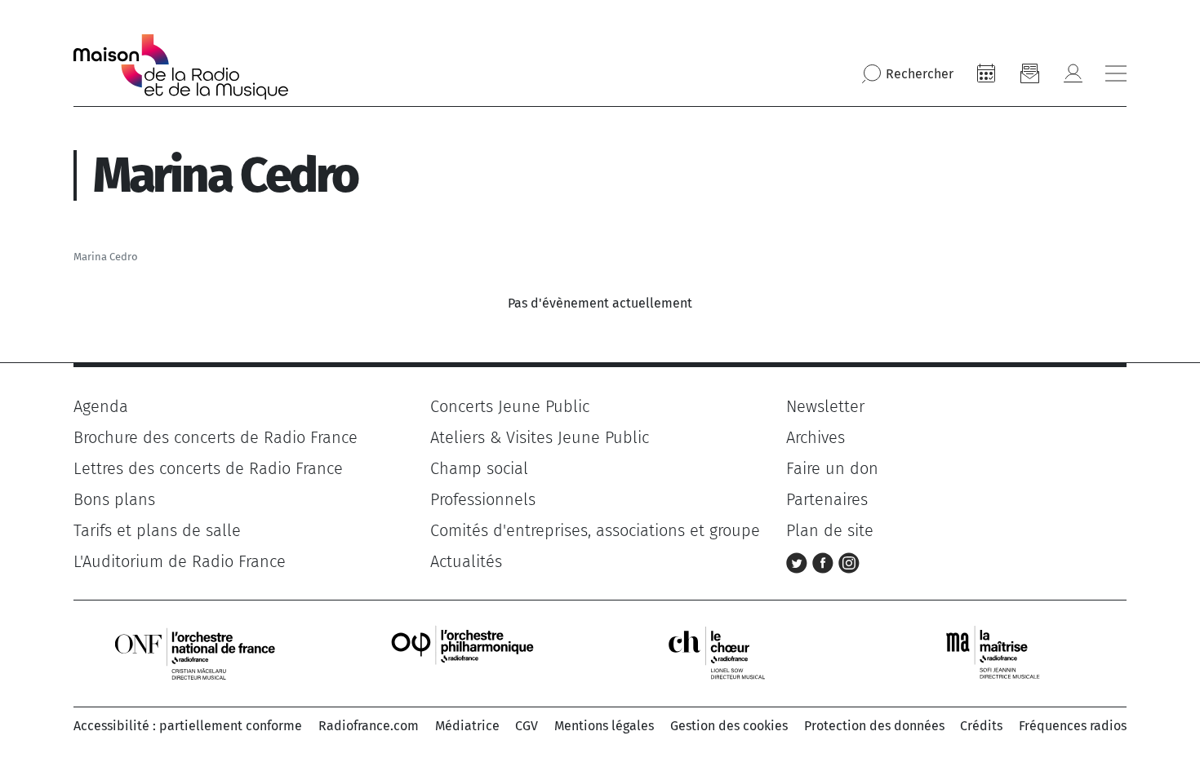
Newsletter (825, 406)
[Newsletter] (1029, 73)
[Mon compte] (1072, 73)
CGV (526, 725)
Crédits (981, 725)
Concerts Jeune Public (509, 406)
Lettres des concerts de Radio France (208, 468)
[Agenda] (986, 73)
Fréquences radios (1073, 725)
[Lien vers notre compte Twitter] (799, 561)
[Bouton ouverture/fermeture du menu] (1116, 73)
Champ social (479, 468)
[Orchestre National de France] (195, 652)
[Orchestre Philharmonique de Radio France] (464, 652)
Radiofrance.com (368, 725)
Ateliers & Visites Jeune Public (539, 437)
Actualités (466, 561)
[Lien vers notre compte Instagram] (849, 561)
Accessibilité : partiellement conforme (187, 725)
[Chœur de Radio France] (734, 652)
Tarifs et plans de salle (157, 530)
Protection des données (874, 725)
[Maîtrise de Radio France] (1003, 652)
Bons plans (114, 499)
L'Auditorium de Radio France (179, 561)
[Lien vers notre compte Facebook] (825, 561)
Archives (815, 437)
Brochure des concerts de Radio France (215, 437)
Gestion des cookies (729, 725)
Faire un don (832, 468)
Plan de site (829, 530)
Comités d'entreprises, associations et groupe (595, 530)
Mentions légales (604, 725)
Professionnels (483, 499)
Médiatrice (467, 725)
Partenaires (827, 499)
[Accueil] (180, 67)
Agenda (100, 406)
